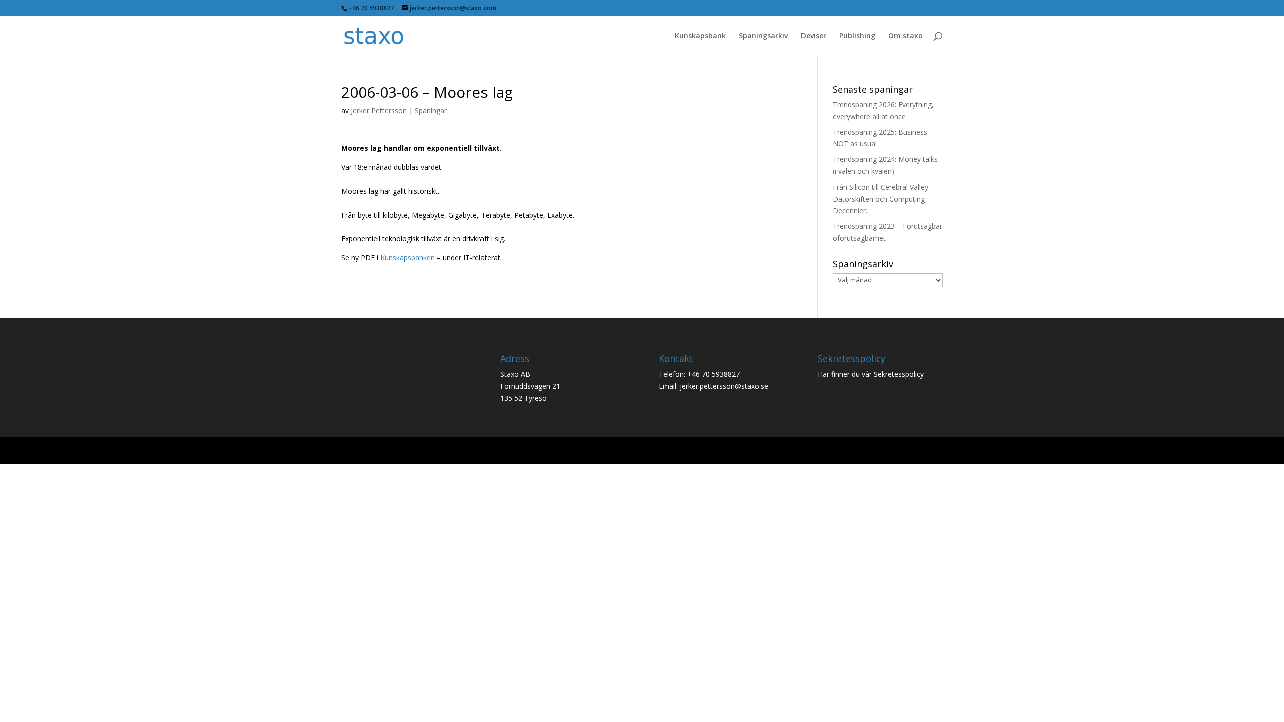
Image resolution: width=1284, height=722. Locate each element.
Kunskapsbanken (407, 257)
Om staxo (905, 36)
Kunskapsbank (700, 36)
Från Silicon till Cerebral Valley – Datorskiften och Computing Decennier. (883, 199)
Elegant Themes (413, 450)
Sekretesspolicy (899, 374)
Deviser (813, 36)
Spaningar (431, 110)
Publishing (857, 36)
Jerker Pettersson (379, 110)
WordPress (505, 450)
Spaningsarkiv (763, 36)
